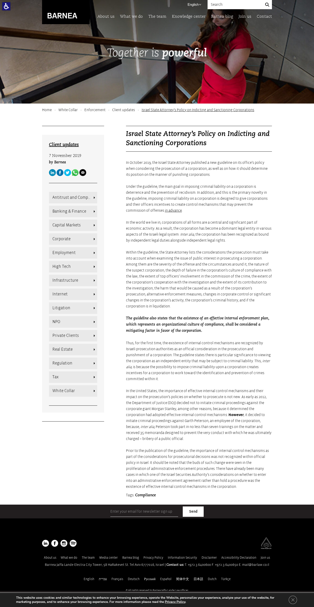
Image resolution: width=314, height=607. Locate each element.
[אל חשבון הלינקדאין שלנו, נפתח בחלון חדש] (45, 543)
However (236, 415)
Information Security (182, 557)
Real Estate (62, 349)
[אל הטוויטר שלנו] (67, 172)
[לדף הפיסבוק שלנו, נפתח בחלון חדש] (60, 172)
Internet (60, 294)
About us (105, 17)
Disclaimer (209, 557)
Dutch (212, 579)
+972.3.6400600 (199, 565)
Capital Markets (66, 225)
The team (157, 17)
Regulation (62, 363)
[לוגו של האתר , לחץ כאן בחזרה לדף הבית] (66, 12)
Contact (264, 17)
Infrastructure (65, 280)
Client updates (123, 110)
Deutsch (134, 579)
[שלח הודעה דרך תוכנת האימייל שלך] (82, 172)
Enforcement (95, 110)
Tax (55, 377)
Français (117, 579)
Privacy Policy (153, 557)
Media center (108, 557)
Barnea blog (222, 17)
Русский (150, 579)
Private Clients (65, 335)
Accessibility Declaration (238, 557)
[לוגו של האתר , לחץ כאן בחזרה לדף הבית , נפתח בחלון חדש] (73, 543)
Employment (64, 253)
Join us (245, 17)
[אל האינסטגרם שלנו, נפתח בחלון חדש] (63, 543)
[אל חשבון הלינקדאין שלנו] (52, 172)
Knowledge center (189, 17)
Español (165, 579)
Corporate (61, 239)
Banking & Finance (69, 211)
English (193, 4)
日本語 (198, 579)
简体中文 (182, 579)
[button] (6, 6)
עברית (103, 579)
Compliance (145, 495)
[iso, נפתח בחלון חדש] (266, 548)
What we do (131, 17)
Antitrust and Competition (74, 197)
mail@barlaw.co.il (255, 565)
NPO (56, 322)
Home (47, 110)
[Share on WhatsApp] (75, 172)
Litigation (61, 308)
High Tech (61, 266)
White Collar (68, 110)
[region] (157, 110)
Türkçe (226, 579)
